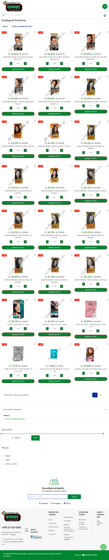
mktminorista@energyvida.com (13, 543)
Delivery (51, 530)
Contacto (52, 534)
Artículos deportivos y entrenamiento (69, 529)
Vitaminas (67, 521)
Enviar (74, 497)
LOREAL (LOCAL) (11, 464)
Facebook (44, 503)
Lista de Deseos (82, 523)
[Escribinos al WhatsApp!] (103, 547)
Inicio (50, 520)
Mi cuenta (82, 520)
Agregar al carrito (18, 69)
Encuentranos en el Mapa (13, 539)
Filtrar (35, 438)
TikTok (68, 503)
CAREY (7, 460)
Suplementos (68, 517)
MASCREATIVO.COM (90, 555)
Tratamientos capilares (69, 538)
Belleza (5, 26)
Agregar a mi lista (18, 31)
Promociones (53, 527)
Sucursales (52, 523)
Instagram (57, 503)
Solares (66, 524)
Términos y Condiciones (83, 528)
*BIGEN (7, 456)
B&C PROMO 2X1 (99, 523)
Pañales (66, 535)
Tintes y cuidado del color (22, 26)
